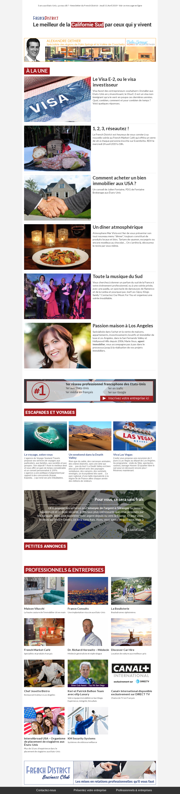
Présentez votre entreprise (90, 790)
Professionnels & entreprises (134, 790)
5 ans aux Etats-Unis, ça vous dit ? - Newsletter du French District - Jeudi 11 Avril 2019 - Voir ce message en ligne (90, 5)
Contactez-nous (46, 790)
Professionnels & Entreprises (64, 570)
